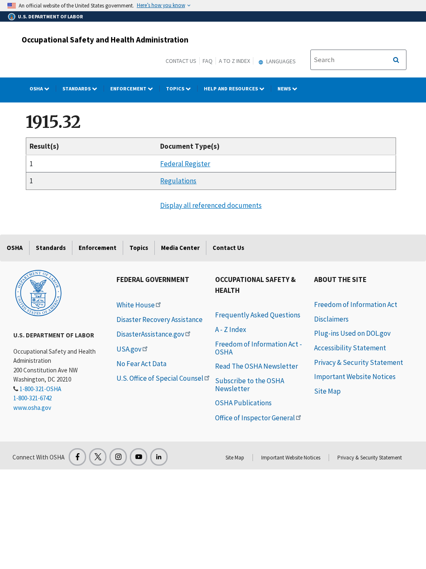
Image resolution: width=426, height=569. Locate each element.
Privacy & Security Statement (358, 362)
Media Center (180, 248)
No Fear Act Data (141, 363)
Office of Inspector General (255, 417)
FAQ (208, 61)
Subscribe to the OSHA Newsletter (249, 384)
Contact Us (181, 61)
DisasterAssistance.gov (150, 334)
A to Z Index (234, 61)
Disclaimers (331, 319)
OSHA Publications (243, 402)
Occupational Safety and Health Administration (105, 40)
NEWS (284, 88)
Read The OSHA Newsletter (256, 366)
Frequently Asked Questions (257, 314)
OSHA (37, 88)
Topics (176, 88)
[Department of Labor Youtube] (138, 457)
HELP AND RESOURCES (231, 88)
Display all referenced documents (211, 205)
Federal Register (185, 163)
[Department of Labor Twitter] (97, 457)
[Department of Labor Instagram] (118, 457)
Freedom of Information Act (355, 304)
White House (135, 304)
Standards (77, 88)
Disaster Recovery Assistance (159, 319)
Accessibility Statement (350, 347)
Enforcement (129, 88)
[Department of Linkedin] (159, 457)
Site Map (327, 391)
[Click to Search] (396, 60)
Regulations (178, 180)
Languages (280, 61)
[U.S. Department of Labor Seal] (38, 292)
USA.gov (128, 349)
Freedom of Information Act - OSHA (258, 348)
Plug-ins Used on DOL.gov (352, 333)
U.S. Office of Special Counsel (159, 378)
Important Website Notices (355, 376)
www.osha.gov (32, 408)
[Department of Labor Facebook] (77, 457)
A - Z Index (230, 329)
